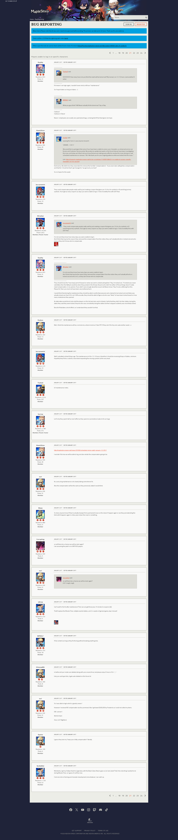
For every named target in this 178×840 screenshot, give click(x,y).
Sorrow (40, 414)
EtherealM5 (40, 667)
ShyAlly (40, 62)
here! (66, 38)
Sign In (129, 24)
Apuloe (40, 734)
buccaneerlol (40, 184)
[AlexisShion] (40, 137)
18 (119, 53)
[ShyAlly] (40, 68)
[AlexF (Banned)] (56, 244)
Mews (40, 508)
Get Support (77, 830)
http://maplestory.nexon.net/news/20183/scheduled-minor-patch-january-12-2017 (80, 450)
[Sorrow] (40, 420)
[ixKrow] (40, 608)
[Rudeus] (40, 326)
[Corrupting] (40, 545)
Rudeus (40, 320)
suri (40, 476)
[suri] (40, 483)
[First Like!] (43, 332)
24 (141, 53)
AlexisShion (40, 130)
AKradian (40, 216)
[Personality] (40, 196)
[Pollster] (43, 395)
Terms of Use (103, 830)
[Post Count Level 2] (40, 489)
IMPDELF (65, 100)
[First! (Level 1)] (43, 196)
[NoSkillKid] (40, 772)
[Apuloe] (40, 741)
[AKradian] (40, 222)
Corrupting (40, 539)
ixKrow (40, 602)
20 (127, 53)
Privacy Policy (89, 830)
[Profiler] (40, 520)
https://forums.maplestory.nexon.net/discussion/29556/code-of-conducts (101, 46)
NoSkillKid (40, 766)
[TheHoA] (40, 389)
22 (134, 53)
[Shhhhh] (40, 228)
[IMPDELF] (40, 642)
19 (123, 53)
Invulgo (65, 138)
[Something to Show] (37, 74)
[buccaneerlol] (40, 191)
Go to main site (10, 1)
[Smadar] (56, 622)
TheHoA (65, 71)
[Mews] (40, 514)
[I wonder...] (43, 74)
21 (130, 53)
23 (138, 53)
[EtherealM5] (40, 673)
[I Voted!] (40, 74)
